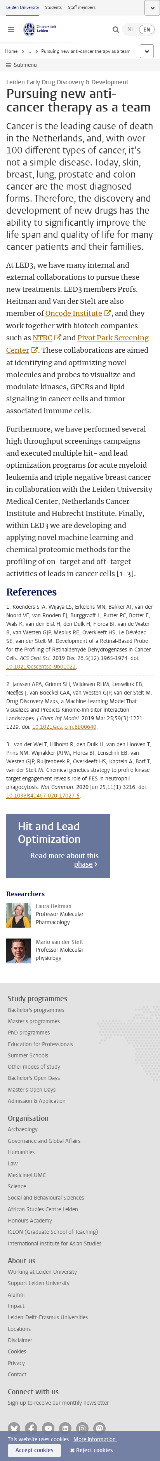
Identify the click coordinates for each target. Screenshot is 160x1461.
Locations (19, 1329)
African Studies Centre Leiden (43, 1209)
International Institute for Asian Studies (54, 1243)
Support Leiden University (39, 1283)
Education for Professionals (40, 1044)
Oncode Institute (73, 313)
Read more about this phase (64, 860)
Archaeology (23, 1129)
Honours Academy (30, 1220)
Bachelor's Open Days (34, 1078)
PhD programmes (29, 1032)
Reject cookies (94, 1450)
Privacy (16, 1363)
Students (53, 7)
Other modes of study (34, 1067)
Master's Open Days (32, 1090)
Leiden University (22, 7)
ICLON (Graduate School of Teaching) (53, 1232)
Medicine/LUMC (27, 1175)
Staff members (82, 7)
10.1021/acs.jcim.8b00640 (64, 727)
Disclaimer (20, 1340)
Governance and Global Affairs (44, 1141)
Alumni (16, 1295)
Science (17, 1186)
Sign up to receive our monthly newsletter (58, 1403)
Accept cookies (34, 1450)
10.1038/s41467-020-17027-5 (43, 795)
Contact (17, 1374)
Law (13, 1163)
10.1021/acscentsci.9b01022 (41, 666)
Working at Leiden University (42, 1272)
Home (11, 51)
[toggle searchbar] (115, 29)
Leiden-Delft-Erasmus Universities (48, 1317)
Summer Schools (28, 1055)
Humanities (21, 1152)
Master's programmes (34, 1021)
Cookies (17, 1351)
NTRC (42, 337)
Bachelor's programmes (36, 1010)
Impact (16, 1306)
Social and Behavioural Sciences (46, 1198)
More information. (95, 1439)
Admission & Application (37, 1101)
